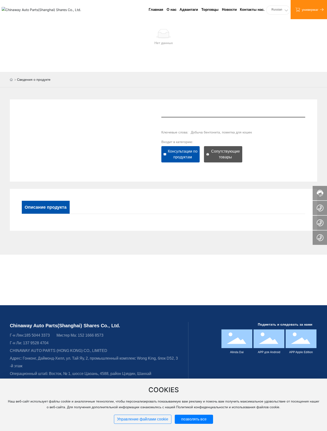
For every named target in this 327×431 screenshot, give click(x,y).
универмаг (310, 9)
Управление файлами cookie (142, 419)
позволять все (194, 419)
